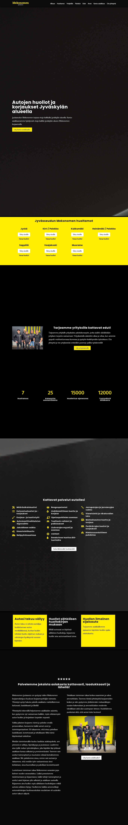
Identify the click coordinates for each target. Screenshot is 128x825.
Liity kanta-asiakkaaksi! (91, 757)
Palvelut (78, 4)
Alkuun (52, 4)
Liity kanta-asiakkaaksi (22, 129)
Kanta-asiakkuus (99, 4)
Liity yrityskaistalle (82, 348)
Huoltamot (61, 4)
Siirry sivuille (24, 234)
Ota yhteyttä (111, 4)
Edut (84, 4)
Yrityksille (70, 4)
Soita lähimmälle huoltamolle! (64, 549)
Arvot (90, 4)
